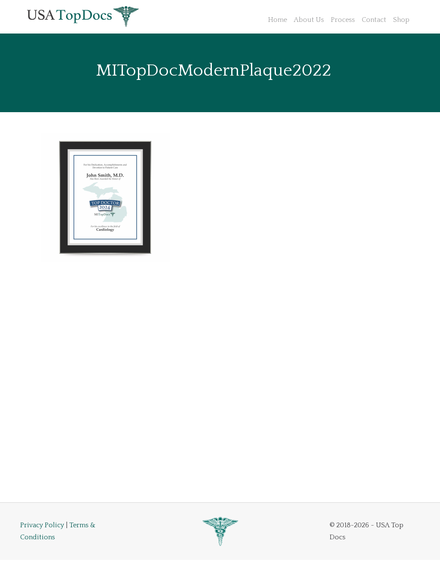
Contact (374, 20)
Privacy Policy (42, 525)
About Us (309, 20)
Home (277, 20)
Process (343, 20)
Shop (401, 20)
